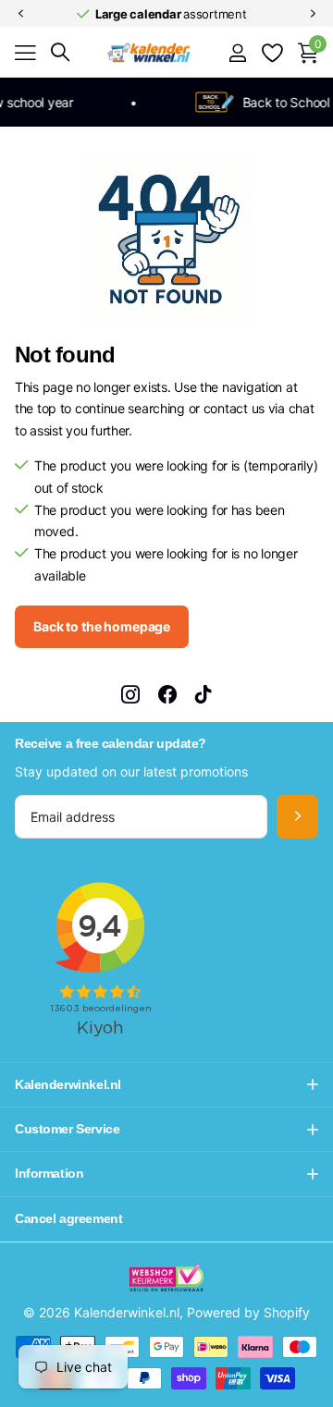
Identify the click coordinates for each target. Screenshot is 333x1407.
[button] (20, 14)
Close (166, 1085)
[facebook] (167, 694)
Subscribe (297, 816)
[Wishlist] (271, 53)
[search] (60, 52)
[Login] (237, 53)
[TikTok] (203, 694)
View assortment (25, 53)
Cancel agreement (68, 1218)
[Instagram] (130, 694)
